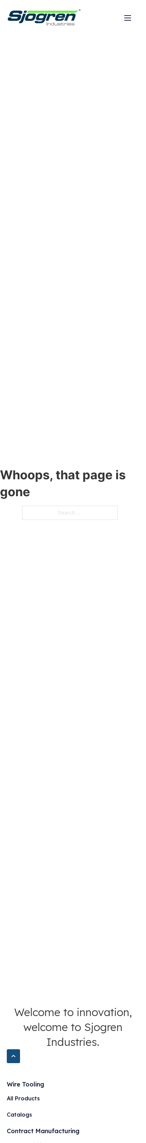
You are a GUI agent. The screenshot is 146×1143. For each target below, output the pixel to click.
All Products (23, 1098)
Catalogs (19, 1114)
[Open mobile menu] (127, 18)
